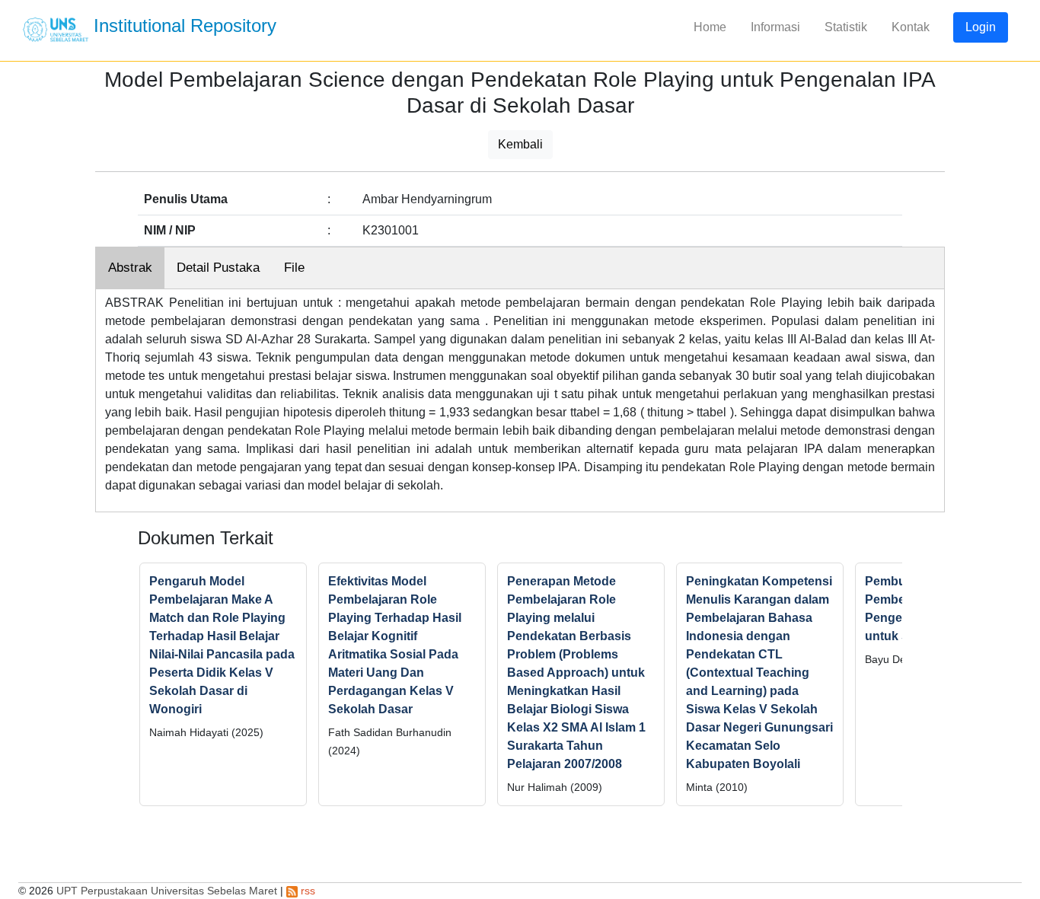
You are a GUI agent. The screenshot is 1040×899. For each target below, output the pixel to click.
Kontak (911, 27)
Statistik (846, 27)
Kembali (520, 144)
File (294, 267)
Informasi (775, 27)
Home (710, 27)
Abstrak (130, 267)
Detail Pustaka (218, 267)
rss (306, 891)
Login (980, 27)
